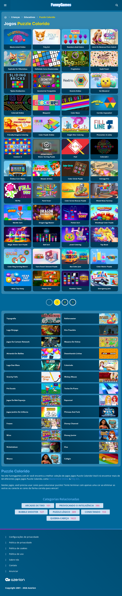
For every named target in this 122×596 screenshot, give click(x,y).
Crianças (15, 17)
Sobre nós (14, 559)
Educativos (29, 17)
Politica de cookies (18, 548)
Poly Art (75, 478)
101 (48, 505)
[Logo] (61, 5)
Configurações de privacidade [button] (24, 536)
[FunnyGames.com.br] (5, 17)
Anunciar (13, 571)
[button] (117, 5)
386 (98, 505)
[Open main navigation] (5, 5)
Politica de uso (16, 554)
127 (42, 511)
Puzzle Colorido (47, 17)
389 (74, 511)
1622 (73, 518)
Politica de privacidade (20, 542)
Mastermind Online (59, 478)
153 (104, 511)
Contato (13, 565)
